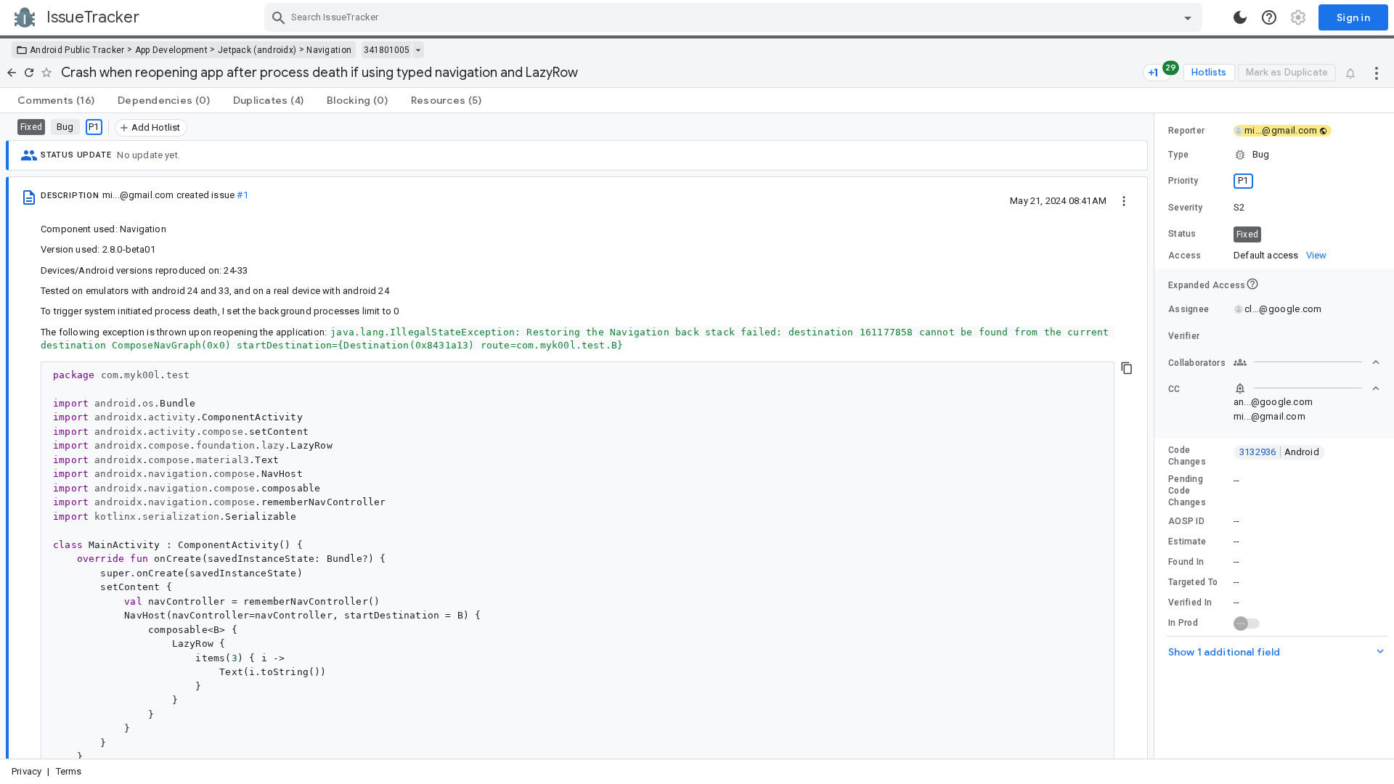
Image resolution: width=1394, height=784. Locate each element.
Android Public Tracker (77, 50)
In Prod (1183, 623)
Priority (1183, 181)
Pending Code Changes (1187, 490)
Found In (1186, 562)
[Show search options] (1188, 17)
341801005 (386, 50)
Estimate (1187, 541)
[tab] (56, 100)
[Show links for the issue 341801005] (418, 50)
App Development (171, 50)
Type (1178, 155)
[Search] (279, 17)
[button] (1274, 154)
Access (1185, 255)
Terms (69, 771)
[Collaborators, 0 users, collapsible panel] (1307, 362)
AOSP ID (1186, 521)
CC (1174, 389)
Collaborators (1197, 363)
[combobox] (735, 17)
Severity (1185, 208)
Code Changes (1187, 456)
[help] (1269, 17)
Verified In (1190, 602)
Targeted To (1193, 582)
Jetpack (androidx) (257, 50)
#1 (242, 194)
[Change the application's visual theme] (1240, 17)
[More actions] (1376, 72)
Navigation (328, 50)
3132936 (1279, 451)
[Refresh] (29, 72)
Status (1182, 234)
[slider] (1156, 436)
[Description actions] (1124, 200)
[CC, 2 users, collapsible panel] (1307, 388)
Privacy (26, 771)
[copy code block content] (1127, 368)
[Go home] (11, 72)
